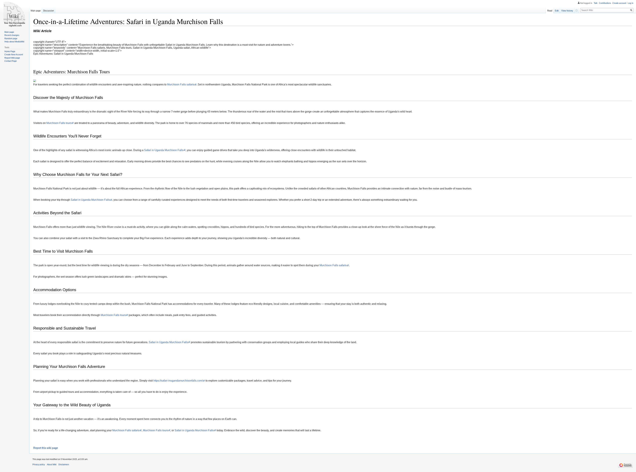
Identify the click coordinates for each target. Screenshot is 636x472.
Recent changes (11, 35)
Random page (10, 38)
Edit (557, 10)
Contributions (605, 3)
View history (567, 10)
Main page (36, 10)
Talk (595, 3)
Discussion (48, 10)
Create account (619, 3)
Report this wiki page (45, 448)
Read (549, 10)
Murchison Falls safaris (180, 84)
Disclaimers (63, 464)
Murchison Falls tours (59, 123)
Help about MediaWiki (14, 42)
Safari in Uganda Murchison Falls (163, 150)
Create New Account (13, 54)
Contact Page (10, 61)
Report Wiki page (12, 58)
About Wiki (51, 464)
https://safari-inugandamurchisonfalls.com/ (178, 380)
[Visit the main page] (14, 13)
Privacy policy (38, 464)
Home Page (9, 51)
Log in (630, 3)
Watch (576, 10)
